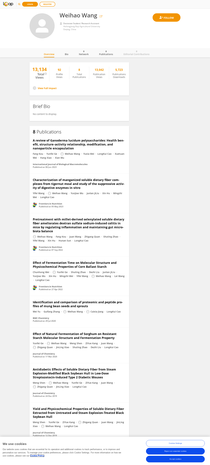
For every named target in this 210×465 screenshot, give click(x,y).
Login (30, 4)
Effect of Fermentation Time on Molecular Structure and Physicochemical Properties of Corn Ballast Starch (74, 265)
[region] (105, 451)
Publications (106, 53)
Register (47, 4)
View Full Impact (47, 88)
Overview (49, 54)
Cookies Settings (175, 443)
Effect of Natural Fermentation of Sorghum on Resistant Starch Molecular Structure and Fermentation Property (74, 336)
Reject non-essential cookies (175, 451)
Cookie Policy (37, 455)
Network (84, 53)
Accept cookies (175, 459)
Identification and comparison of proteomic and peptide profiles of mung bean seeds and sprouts (78, 304)
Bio (66, 54)
